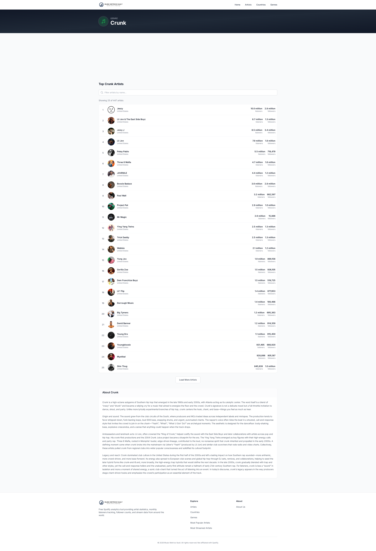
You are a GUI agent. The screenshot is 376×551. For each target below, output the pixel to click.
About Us (240, 507)
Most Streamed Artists (201, 528)
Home (237, 4)
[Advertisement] (188, 59)
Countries (261, 4)
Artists (248, 4)
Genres (273, 4)
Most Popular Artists (200, 522)
